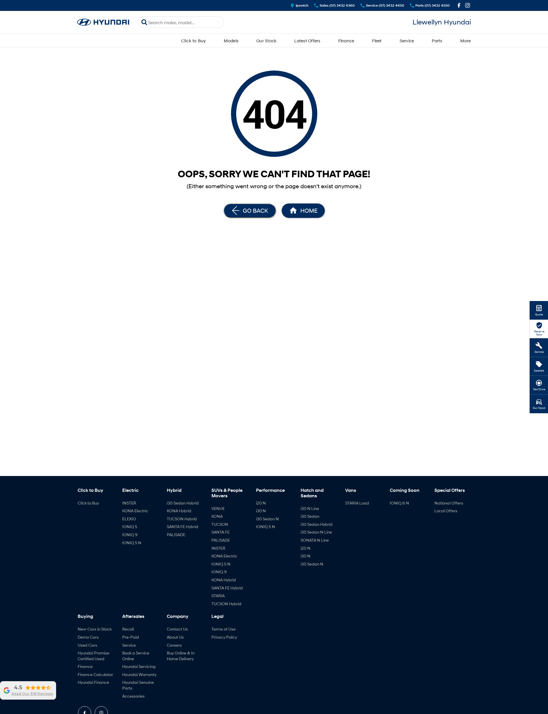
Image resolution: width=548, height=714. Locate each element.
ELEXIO (129, 518)
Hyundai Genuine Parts (138, 685)
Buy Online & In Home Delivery (180, 655)
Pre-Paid (130, 637)
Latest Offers (307, 40)
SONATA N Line (315, 540)
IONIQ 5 (129, 526)
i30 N (261, 510)
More (465, 40)
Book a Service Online (135, 655)
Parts (437, 40)
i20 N (261, 502)
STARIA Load (357, 502)
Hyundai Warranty (139, 674)
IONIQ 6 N (399, 502)
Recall (128, 629)
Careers (174, 645)
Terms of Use (223, 629)
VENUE (218, 508)
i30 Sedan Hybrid (183, 502)
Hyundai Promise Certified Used (93, 655)
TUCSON (219, 524)
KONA (217, 516)
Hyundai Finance (93, 682)
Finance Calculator (95, 674)
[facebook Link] (459, 5)
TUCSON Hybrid (182, 518)
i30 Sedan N (267, 518)
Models (231, 40)
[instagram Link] (467, 5)
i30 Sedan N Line (316, 532)
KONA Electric (135, 510)
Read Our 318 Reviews (32, 694)
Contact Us (177, 629)
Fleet (376, 40)
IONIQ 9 (130, 534)
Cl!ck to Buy (193, 40)
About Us (175, 637)
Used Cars (87, 645)
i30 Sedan (310, 516)
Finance (346, 40)
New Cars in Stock (95, 629)
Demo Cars (88, 637)
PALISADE (176, 534)
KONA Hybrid (179, 510)
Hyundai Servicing (138, 666)
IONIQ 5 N (131, 542)
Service (407, 40)
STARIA (218, 595)
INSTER (129, 502)
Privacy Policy (224, 637)
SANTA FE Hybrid (182, 526)
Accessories (133, 696)
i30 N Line (310, 508)
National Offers (448, 502)
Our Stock (266, 40)
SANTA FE (220, 532)
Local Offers (445, 510)
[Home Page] (103, 22)
